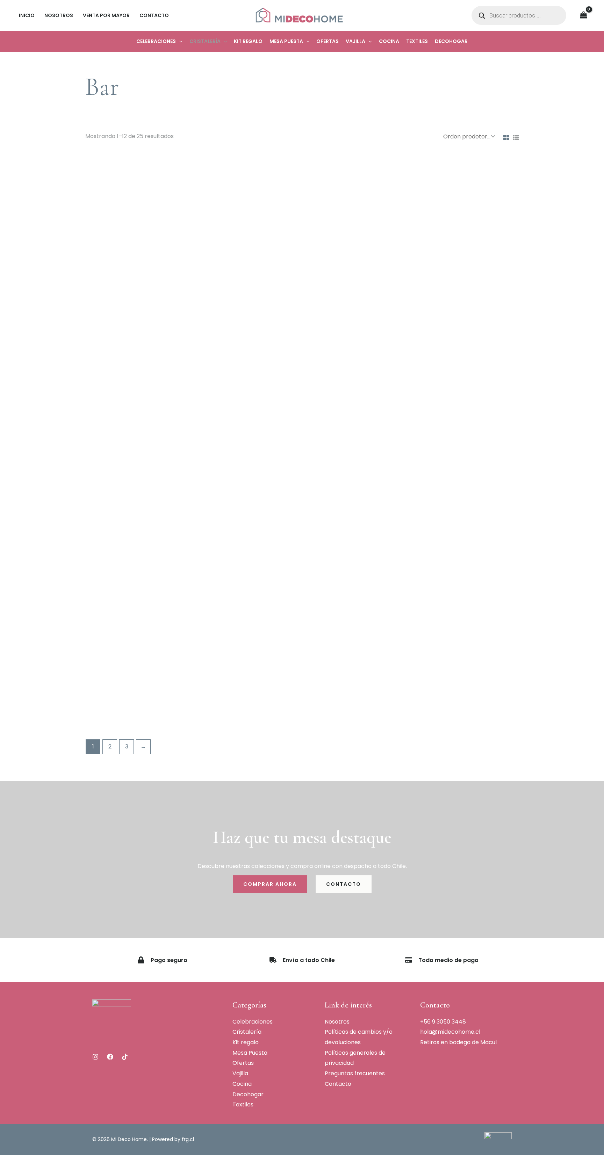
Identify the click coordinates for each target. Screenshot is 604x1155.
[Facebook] (110, 1057)
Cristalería (246, 1032)
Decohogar (248, 1094)
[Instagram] (95, 1057)
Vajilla (240, 1073)
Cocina (242, 1084)
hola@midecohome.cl (450, 1032)
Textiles (242, 1104)
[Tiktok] (125, 1057)
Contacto (338, 1084)
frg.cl (188, 1139)
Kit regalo (245, 1042)
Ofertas (243, 1063)
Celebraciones (252, 1022)
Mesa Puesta (249, 1053)
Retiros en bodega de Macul (458, 1042)
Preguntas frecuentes (355, 1073)
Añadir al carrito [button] (136, 348)
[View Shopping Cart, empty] (583, 15)
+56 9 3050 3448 (443, 1022)
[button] (179, 41)
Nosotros (337, 1022)
